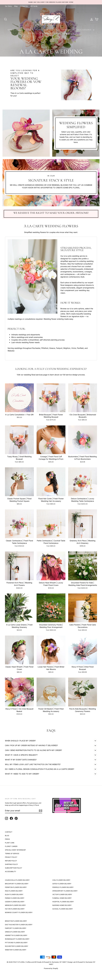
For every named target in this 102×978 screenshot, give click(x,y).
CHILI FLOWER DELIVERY (61, 880)
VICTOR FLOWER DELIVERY (62, 894)
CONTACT (8, 832)
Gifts (54, 30)
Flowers (25, 30)
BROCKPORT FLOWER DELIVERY (16, 884)
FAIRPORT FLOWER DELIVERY (15, 928)
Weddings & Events (42, 33)
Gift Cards (33, 6)
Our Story (8, 6)
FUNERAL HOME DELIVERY (62, 898)
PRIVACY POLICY (11, 857)
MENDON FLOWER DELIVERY (15, 905)
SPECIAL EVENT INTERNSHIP (15, 850)
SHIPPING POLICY (11, 864)
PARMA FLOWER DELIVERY (14, 898)
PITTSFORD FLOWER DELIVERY (16, 943)
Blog (15, 6)
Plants (40, 30)
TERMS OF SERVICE (12, 853)
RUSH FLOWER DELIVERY (14, 894)
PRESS (7, 839)
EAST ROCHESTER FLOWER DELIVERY (18, 925)
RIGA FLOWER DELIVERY (14, 891)
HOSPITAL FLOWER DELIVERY (63, 902)
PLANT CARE (9, 843)
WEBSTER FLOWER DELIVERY (15, 950)
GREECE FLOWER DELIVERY (15, 932)
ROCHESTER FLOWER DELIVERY (16, 946)
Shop (11, 30)
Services (65, 33)
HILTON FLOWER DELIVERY (15, 909)
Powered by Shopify (51, 968)
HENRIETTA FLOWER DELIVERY (16, 935)
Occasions (84, 30)
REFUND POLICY (11, 861)
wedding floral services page (35, 375)
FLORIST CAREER (11, 846)
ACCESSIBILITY (10, 871)
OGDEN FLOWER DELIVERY (14, 902)
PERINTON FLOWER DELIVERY (16, 887)
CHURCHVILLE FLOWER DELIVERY (17, 880)
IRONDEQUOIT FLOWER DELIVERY (17, 939)
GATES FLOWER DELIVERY (61, 884)
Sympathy (68, 30)
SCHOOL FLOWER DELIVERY (62, 909)
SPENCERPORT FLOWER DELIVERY (64, 891)
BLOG (7, 835)
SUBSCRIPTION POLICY (13, 868)
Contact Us (24, 6)
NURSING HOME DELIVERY (62, 905)
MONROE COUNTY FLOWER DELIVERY (18, 912)
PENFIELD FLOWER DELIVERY (63, 887)
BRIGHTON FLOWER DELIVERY (16, 921)
